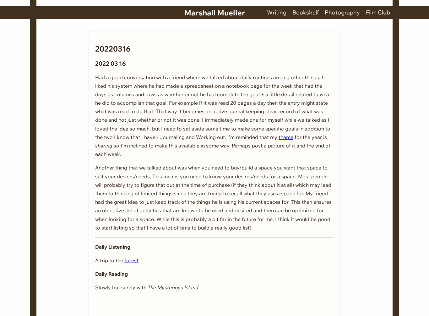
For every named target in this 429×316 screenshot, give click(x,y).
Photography (342, 12)
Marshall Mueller (214, 12)
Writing (276, 12)
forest (131, 260)
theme (286, 137)
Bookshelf (305, 12)
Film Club (378, 12)
